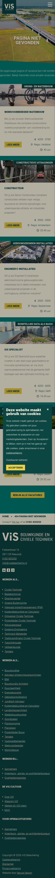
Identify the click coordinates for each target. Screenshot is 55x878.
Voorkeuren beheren (17, 459)
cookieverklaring (14, 452)
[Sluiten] (48, 409)
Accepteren (15, 467)
